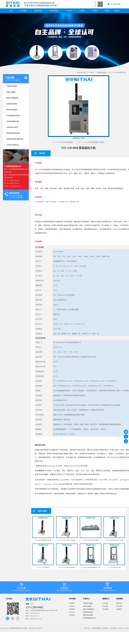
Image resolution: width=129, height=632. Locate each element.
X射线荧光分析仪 (12, 127)
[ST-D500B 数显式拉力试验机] (114, 527)
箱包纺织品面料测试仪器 (15, 139)
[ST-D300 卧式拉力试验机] (90, 527)
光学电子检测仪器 (13, 145)
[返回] (83, 138)
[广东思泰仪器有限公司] (12, 4)
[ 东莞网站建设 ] (96, 628)
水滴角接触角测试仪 (13, 115)
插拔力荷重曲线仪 (13, 98)
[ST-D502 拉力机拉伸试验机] (67, 554)
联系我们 (117, 10)
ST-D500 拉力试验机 (43, 567)
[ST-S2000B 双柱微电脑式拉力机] (90, 554)
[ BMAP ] (120, 628)
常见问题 (105, 609)
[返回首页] (126, 441)
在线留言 (119, 609)
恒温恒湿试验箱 (54, 10)
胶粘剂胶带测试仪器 (13, 133)
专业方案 (21, 587)
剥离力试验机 (38, 10)
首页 (84, 72)
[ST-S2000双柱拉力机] (114, 554)
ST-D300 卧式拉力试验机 (90, 540)
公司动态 (105, 603)
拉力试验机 (23, 10)
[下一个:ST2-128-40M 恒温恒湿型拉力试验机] (91, 142)
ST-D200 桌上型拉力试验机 (66, 540)
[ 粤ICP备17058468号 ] (36, 628)
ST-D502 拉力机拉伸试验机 (66, 567)
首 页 (11, 10)
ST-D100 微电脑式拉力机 (43, 540)
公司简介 (72, 603)
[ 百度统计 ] (105, 628)
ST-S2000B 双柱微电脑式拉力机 (90, 567)
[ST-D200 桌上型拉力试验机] (67, 527)
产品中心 (69, 10)
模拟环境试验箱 (12, 109)
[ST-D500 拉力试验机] (43, 554)
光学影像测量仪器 (13, 121)
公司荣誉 (94, 10)
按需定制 (64, 587)
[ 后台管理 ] (113, 628)
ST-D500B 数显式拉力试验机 (114, 540)
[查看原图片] (76, 138)
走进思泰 (82, 10)
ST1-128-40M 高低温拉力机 (117, 72)
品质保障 (107, 587)
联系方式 (119, 603)
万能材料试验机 (12, 86)
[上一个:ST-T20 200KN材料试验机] (63, 142)
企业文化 (72, 606)
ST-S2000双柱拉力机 (114, 567)
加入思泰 (119, 606)
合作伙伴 (72, 615)
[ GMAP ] (126, 628)
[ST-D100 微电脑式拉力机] (43, 527)
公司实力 (72, 612)
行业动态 (105, 606)
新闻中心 (107, 10)
